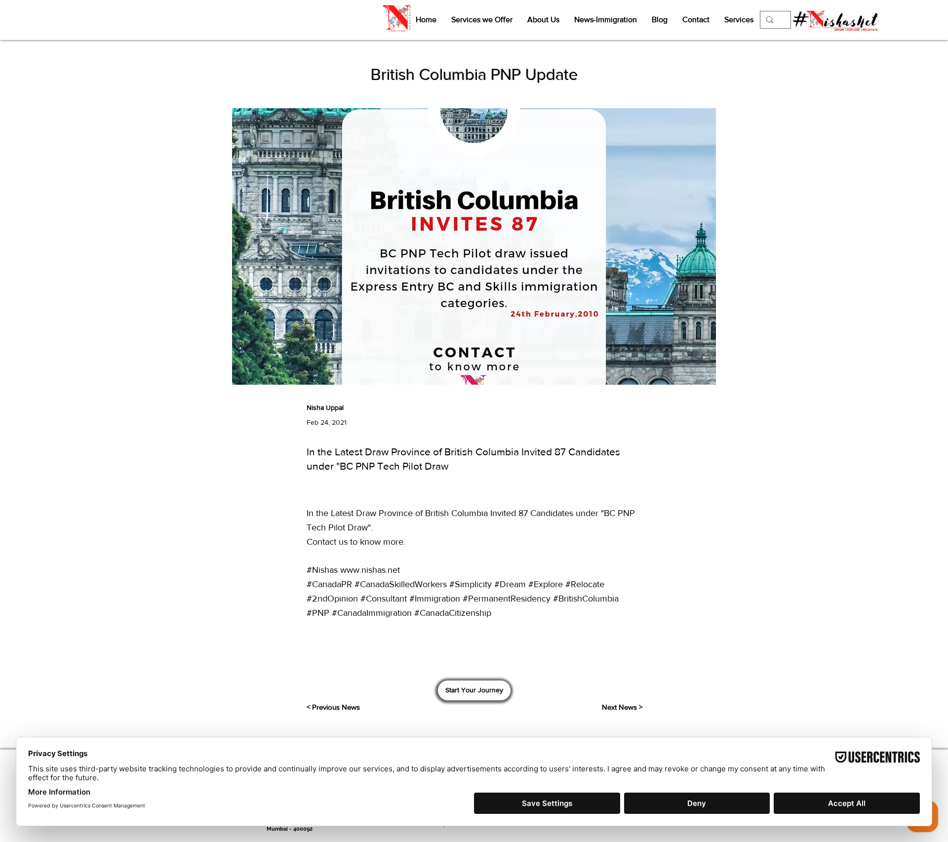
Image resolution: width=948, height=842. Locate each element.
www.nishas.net (370, 570)
